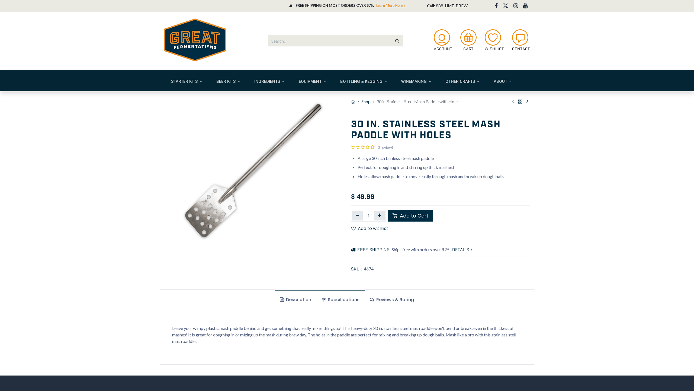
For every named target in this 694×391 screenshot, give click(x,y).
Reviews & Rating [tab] (394, 300)
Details (461, 250)
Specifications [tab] (343, 300)
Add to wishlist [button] (373, 228)
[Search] (397, 40)
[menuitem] (186, 81)
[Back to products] (520, 101)
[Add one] (379, 215)
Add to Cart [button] (413, 215)
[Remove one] (357, 215)
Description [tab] (298, 300)
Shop (366, 101)
